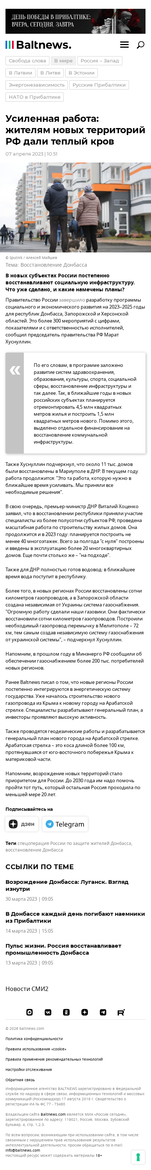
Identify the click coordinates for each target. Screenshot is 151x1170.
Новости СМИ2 (26, 989)
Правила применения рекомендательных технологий (54, 1059)
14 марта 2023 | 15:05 (29, 930)
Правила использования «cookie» (35, 1049)
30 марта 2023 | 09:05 (29, 899)
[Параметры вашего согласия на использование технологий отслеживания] (138, 1157)
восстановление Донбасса (34, 850)
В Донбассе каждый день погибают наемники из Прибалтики (75, 917)
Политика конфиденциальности (34, 1039)
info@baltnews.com (22, 1150)
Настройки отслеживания (28, 1069)
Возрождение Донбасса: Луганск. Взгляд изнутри (67, 885)
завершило (72, 299)
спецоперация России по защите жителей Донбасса (74, 843)
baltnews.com (53, 1114)
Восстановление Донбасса (54, 265)
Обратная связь (20, 1080)
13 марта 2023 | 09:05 (29, 962)
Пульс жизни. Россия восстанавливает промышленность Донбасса (63, 949)
